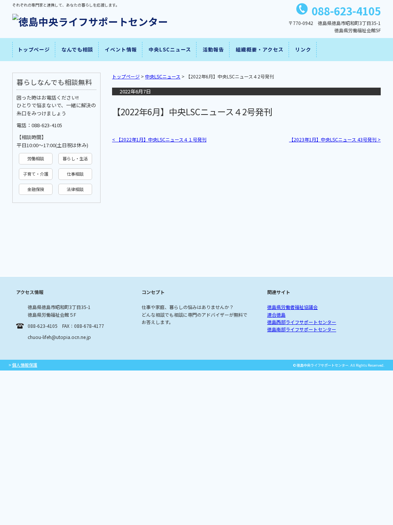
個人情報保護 (24, 365)
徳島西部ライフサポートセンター (301, 322)
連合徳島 (276, 314)
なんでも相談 (77, 49)
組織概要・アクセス (260, 49)
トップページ (34, 49)
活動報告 (213, 49)
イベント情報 (121, 49)
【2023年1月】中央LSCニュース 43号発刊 (335, 139)
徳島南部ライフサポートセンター (301, 329)
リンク (303, 49)
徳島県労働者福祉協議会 (292, 307)
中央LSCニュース (170, 49)
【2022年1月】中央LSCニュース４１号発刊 (159, 139)
